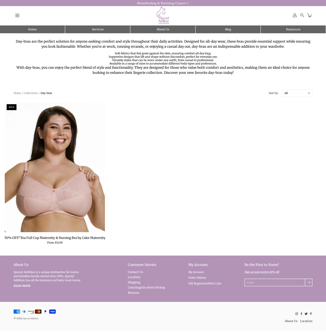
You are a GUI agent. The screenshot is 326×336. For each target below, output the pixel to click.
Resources (293, 29)
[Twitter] (306, 313)
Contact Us (135, 272)
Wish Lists (214, 283)
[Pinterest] (310, 313)
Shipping (134, 282)
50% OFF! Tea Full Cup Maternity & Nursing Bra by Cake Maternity (54, 238)
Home (32, 29)
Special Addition (31, 318)
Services (98, 29)
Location (134, 277)
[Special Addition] (163, 15)
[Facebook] (301, 313)
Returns (133, 293)
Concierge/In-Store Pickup (146, 287)
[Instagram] (296, 313)
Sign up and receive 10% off (261, 272)
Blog (228, 29)
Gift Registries (197, 283)
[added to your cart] (309, 15)
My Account (196, 272)
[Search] (302, 15)
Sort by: (273, 93)
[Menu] (17, 15)
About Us (163, 29)
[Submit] (308, 282)
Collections (31, 93)
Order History (197, 277)
